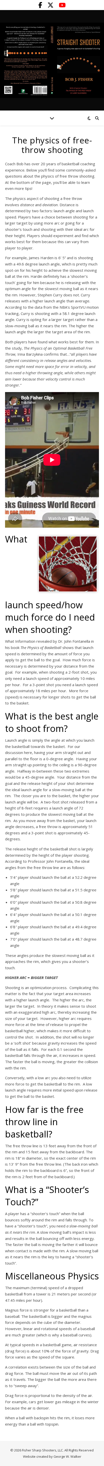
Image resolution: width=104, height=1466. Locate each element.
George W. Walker (67, 1456)
